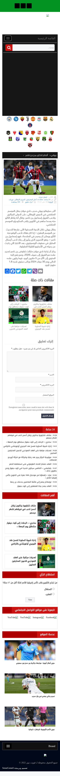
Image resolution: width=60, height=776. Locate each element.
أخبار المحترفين (31, 199)
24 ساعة (47, 199)
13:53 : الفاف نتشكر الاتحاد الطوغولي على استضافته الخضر (33, 464)
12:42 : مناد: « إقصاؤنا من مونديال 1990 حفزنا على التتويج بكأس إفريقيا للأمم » (31, 476)
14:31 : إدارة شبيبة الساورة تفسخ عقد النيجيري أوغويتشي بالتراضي (30, 446)
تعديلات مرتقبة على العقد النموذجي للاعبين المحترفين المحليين (19, 327)
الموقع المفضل (48, 395)
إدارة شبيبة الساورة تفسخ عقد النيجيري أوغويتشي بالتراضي (42, 327)
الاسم (52, 375)
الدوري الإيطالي (19, 199)
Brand (51, 746)
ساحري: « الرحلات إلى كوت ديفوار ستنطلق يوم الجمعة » (19, 305)
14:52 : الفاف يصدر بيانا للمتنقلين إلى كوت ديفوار (37, 486)
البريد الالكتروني (48, 385)
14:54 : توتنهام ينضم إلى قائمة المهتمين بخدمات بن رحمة (33, 482)
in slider (40, 199)
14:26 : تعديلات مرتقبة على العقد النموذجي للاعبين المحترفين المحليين (32, 452)
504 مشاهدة (15, 202)
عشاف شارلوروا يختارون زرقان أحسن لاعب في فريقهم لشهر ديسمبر (42, 305)
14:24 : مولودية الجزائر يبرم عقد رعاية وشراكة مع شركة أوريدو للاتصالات (32, 459)
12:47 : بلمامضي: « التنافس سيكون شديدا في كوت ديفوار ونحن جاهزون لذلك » (31, 470)
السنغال (48, 589)
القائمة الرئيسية (46, 38)
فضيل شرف (43, 197)
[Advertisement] (30, 84)
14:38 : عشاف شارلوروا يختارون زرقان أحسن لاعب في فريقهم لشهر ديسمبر (32, 437)
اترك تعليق (28, 202)
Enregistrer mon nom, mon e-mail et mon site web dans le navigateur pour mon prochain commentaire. (31, 408)
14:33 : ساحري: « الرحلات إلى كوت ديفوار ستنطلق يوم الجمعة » (31, 442)
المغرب (49, 594)
